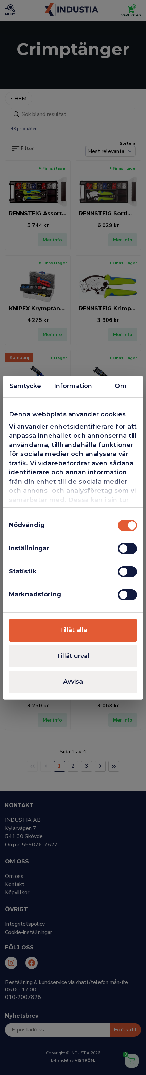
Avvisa (73, 682)
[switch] (127, 548)
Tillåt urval (73, 656)
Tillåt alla (73, 630)
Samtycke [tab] (25, 386)
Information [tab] (73, 386)
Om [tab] (120, 386)
